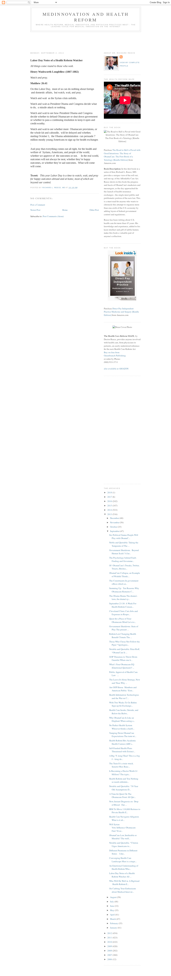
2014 (110, 509)
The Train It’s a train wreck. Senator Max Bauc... (121, 765)
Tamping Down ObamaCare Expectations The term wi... (122, 734)
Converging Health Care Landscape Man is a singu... (123, 859)
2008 (110, 950)
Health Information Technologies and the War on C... (124, 696)
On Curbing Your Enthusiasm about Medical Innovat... (122, 890)
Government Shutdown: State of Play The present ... (123, 628)
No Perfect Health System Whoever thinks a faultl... (121, 727)
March (113, 918)
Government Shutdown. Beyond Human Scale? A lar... (124, 552)
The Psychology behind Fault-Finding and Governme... (123, 559)
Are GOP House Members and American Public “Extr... (123, 689)
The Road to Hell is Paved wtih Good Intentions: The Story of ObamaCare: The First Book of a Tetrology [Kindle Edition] (122, 154)
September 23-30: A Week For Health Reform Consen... (122, 605)
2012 (110, 933)
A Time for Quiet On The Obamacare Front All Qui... (122, 795)
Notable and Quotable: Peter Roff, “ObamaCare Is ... (124, 651)
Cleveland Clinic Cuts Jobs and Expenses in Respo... (123, 613)
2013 (110, 514)
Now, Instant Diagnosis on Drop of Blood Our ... (123, 803)
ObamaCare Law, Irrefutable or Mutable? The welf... (123, 837)
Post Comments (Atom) (53, 216)
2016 (110, 501)
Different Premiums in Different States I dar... (123, 852)
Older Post (94, 209)
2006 (110, 959)
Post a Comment (37, 204)
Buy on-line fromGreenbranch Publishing (115, 354)
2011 (110, 937)
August (113, 897)
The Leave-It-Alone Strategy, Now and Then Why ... (124, 681)
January (114, 927)
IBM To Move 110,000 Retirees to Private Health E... (124, 811)
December (115, 518)
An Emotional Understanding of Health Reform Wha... (123, 867)
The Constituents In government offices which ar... (123, 582)
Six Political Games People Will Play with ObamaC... (123, 536)
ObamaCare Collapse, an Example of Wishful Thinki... (124, 574)
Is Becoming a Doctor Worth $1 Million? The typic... (123, 772)
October (114, 526)
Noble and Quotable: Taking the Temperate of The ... (123, 544)
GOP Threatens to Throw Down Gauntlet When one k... (123, 658)
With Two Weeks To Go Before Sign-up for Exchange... (123, 704)
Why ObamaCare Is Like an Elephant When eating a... (122, 719)
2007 (110, 954)
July (112, 901)
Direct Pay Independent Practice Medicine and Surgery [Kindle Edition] (121, 312)
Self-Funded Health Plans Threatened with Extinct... (122, 750)
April (112, 914)
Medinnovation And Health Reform (86, 17)
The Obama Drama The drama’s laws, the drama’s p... (123, 597)
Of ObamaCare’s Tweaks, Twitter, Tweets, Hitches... (124, 567)
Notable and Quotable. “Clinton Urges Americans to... (123, 844)
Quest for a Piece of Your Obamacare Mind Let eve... (122, 620)
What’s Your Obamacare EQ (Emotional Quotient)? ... (121, 666)
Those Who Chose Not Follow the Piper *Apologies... (124, 643)
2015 (110, 505)
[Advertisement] (91, 41)
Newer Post (35, 209)
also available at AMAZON (116, 368)
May (112, 910)
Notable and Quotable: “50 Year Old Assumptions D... (123, 788)
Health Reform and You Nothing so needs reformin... (123, 780)
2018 (110, 492)
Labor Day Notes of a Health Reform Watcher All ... (122, 875)
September (115, 531)
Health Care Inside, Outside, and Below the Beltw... (123, 712)
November (115, 522)
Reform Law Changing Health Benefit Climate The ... (122, 635)
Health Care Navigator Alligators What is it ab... (124, 818)
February (114, 923)
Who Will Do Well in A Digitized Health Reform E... (124, 882)
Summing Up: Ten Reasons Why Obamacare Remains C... (124, 590)
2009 (110, 946)
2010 (110, 941)
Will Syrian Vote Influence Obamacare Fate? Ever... (122, 827)
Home (65, 209)
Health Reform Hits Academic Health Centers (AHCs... (122, 742)
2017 (110, 496)
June (112, 905)
